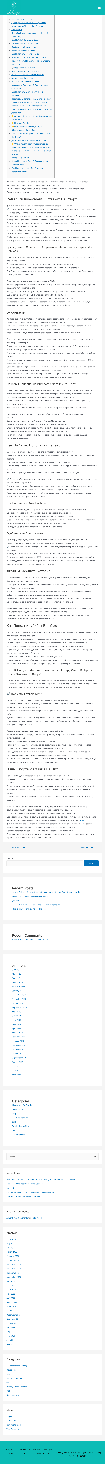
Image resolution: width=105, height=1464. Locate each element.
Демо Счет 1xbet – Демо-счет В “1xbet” (29, 140)
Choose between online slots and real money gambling (36, 905)
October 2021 (18, 1053)
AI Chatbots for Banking (22, 1105)
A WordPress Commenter (23, 939)
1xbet (81, 820)
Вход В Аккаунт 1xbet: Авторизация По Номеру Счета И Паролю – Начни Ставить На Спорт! (30, 60)
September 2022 (19, 1007)
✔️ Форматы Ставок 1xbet (23, 68)
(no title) (15, 900)
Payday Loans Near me (22, 1126)
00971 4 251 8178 (10, 1451)
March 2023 (17, 982)
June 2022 (16, 1020)
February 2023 (18, 986)
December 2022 (19, 995)
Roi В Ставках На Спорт (22, 19)
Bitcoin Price (17, 1109)
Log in (9, 1416)
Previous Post (19, 847)
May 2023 (16, 974)
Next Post (87, 847)
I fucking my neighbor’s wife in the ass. (29, 909)
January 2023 (18, 991)
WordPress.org (12, 1429)
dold (14, 1122)
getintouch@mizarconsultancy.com (42, 1451)
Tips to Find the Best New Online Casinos (30, 896)
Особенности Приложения (23, 47)
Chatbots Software (20, 1118)
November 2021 (19, 1049)
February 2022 (18, 1037)
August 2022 (17, 1012)
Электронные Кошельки (22, 78)
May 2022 (16, 1024)
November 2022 (19, 999)
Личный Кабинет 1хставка (23, 50)
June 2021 (16, 1070)
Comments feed (13, 1425)
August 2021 (17, 1062)
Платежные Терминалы (22, 158)
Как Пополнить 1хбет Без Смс (25, 54)
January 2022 (18, 1041)
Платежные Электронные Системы (27, 75)
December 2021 (19, 1045)
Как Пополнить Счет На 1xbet (24, 43)
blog (14, 1113)
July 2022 (16, 1016)
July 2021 (16, 1066)
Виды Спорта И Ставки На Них (25, 71)
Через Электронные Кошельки (25, 81)
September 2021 (19, 1058)
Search (9, 858)
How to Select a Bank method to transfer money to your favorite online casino (46, 892)
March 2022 (17, 1032)
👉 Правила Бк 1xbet (20, 123)
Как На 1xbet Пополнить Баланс (26, 40)
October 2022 (18, 1003)
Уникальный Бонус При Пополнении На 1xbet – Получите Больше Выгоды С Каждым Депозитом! (31, 109)
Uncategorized (18, 1134)
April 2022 (16, 1028)
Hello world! (42, 939)
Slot (13, 1130)
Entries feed (11, 1421)
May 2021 (16, 1074)
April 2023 (16, 978)
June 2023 (16, 970)
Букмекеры (16, 29)
